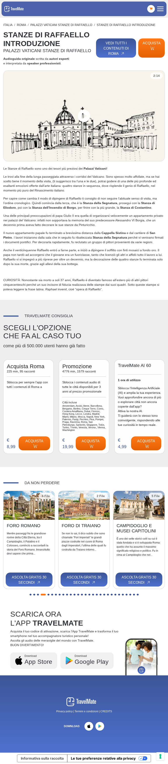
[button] (31, 594)
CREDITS (106, 711)
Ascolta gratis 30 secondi (29, 579)
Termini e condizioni (87, 711)
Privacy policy (64, 711)
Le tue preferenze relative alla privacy (103, 758)
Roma (21, 25)
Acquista (151, 43)
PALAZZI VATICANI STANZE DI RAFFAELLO (61, 25)
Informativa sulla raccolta (42, 758)
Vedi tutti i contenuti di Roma (116, 48)
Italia (7, 25)
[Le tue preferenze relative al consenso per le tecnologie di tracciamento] (160, 756)
